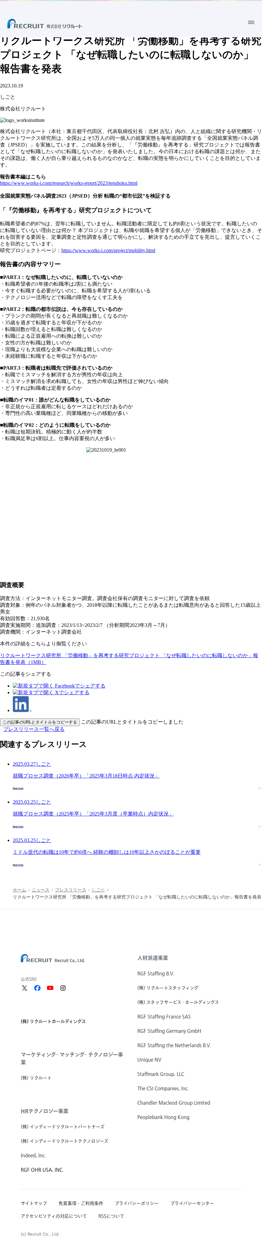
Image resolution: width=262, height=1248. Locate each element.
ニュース (41, 890)
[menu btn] (251, 22)
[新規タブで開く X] (24, 988)
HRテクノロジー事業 (44, 1111)
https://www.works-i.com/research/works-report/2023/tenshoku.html (68, 183)
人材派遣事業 (152, 958)
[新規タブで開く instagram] (63, 988)
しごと (98, 890)
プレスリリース (70, 890)
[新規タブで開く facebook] (37, 988)
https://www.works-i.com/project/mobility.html (108, 250)
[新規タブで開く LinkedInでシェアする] (22, 710)
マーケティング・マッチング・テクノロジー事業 (72, 1058)
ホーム (19, 890)
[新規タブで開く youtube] (50, 988)
